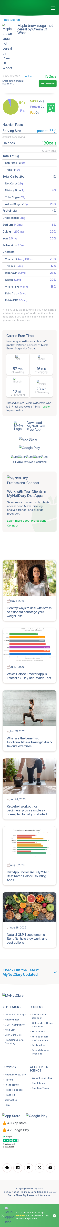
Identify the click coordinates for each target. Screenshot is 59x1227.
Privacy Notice (11, 1192)
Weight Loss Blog (42, 1078)
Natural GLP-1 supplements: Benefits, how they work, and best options (27, 939)
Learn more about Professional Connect (27, 523)
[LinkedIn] (17, 1167)
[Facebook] (7, 1167)
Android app (12, 1019)
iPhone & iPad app (15, 1014)
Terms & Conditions (31, 1192)
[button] (29, 439)
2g (37, 106)
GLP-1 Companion (15, 1024)
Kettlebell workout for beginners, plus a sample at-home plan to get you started (27, 810)
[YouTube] (50, 1167)
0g (34, 112)
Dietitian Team (40, 1088)
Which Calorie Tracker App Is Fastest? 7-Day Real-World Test (29, 676)
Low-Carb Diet (13, 1034)
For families (38, 1045)
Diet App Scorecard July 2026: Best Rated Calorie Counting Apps (28, 876)
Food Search (11, 19)
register (46, 406)
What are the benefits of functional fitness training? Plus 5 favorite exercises (29, 742)
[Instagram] (28, 1167)
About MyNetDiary (15, 1074)
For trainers (38, 1031)
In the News (12, 1084)
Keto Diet (10, 1029)
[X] (39, 1167)
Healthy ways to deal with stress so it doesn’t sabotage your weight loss (29, 612)
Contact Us (11, 1100)
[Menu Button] (53, 8)
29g (37, 100)
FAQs (7, 1105)
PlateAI (9, 1079)
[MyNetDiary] (21, 6)
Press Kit (10, 1094)
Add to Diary (48, 83)
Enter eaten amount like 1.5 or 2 (12, 82)
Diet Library (38, 1083)
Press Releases (14, 1089)
